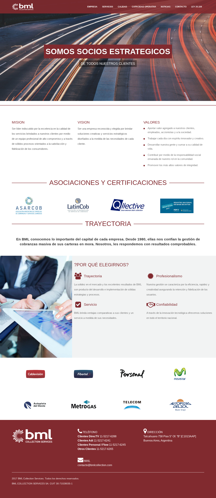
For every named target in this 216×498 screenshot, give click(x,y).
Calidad (122, 7)
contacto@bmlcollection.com (95, 465)
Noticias (165, 7)
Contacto (180, 7)
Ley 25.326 (196, 7)
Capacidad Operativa (144, 7)
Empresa (92, 7)
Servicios (107, 7)
